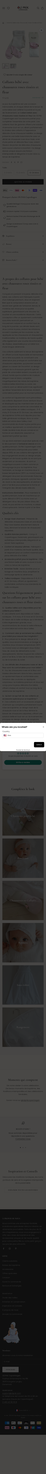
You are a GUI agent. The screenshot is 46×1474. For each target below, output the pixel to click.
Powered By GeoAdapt (23, 750)
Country (6, 731)
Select (39, 744)
